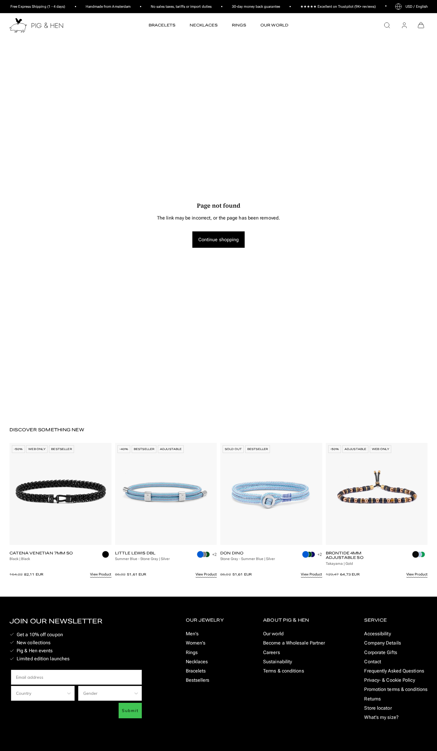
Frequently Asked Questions (394, 671)
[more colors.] (106, 557)
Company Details (382, 643)
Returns (372, 699)
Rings (192, 652)
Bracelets (196, 671)
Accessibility (377, 633)
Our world (273, 633)
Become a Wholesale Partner (294, 643)
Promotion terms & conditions (395, 689)
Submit (130, 710)
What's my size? (381, 717)
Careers (271, 652)
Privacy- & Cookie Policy (389, 680)
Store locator (378, 708)
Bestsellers (198, 680)
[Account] (404, 25)
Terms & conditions (283, 671)
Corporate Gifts (380, 652)
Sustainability (277, 661)
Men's (192, 633)
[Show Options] (69, 693)
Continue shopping (218, 239)
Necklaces (197, 661)
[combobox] (41, 693)
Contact (372, 661)
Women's (196, 643)
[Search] (387, 25)
